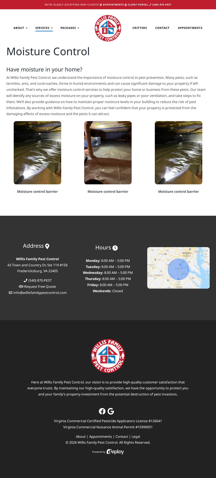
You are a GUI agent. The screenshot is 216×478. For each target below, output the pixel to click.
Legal (136, 436)
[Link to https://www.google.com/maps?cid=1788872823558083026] (111, 411)
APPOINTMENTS (113, 4)
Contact (122, 436)
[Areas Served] (178, 248)
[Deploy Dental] (115, 451)
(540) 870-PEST (161, 4)
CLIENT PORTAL (138, 4)
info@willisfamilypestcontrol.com (40, 292)
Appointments (100, 436)
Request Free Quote (40, 286)
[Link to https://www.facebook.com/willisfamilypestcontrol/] (102, 411)
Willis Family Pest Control (97, 442)
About (81, 436)
